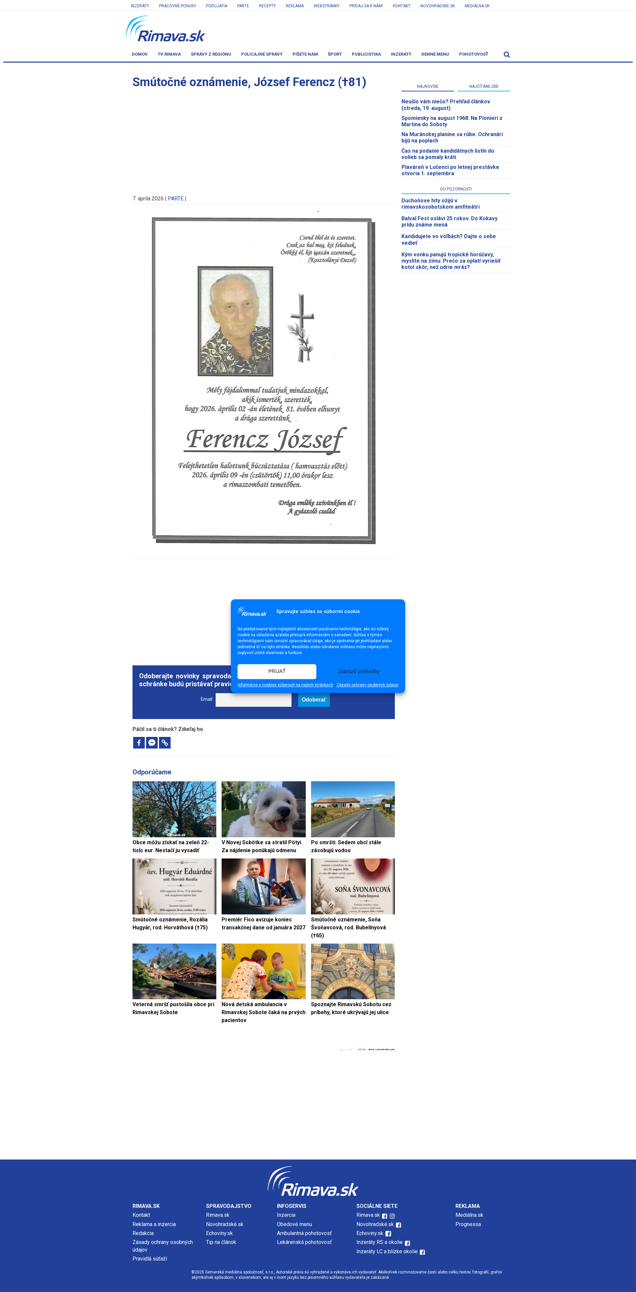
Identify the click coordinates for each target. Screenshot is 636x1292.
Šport (335, 54)
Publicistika (366, 54)
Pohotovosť (473, 54)
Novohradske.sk (437, 6)
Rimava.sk (218, 1215)
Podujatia (216, 6)
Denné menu (435, 54)
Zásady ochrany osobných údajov (367, 685)
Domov (140, 54)
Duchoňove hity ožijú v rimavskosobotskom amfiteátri (440, 203)
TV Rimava (169, 54)
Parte (243, 6)
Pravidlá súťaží (149, 1259)
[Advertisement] (263, 138)
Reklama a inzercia (154, 1224)
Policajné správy (262, 54)
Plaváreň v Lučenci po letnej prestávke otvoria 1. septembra (450, 170)
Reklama (295, 6)
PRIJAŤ (277, 671)
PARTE (176, 198)
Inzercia (286, 1215)
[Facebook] (139, 743)
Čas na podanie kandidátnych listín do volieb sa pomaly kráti (447, 154)
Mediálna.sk (477, 6)
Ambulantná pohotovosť (305, 1233)
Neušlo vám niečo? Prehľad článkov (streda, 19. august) (445, 104)
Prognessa (468, 1224)
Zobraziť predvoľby (359, 671)
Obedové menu (294, 1224)
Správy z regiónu (211, 54)
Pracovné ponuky (177, 6)
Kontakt (401, 6)
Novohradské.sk (224, 1224)
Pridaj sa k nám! (366, 6)
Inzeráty (140, 6)
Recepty (267, 6)
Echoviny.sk (219, 1233)
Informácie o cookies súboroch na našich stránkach (285, 685)
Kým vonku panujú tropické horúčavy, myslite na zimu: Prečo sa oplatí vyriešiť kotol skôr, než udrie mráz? (451, 260)
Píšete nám (305, 54)
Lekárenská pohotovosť (305, 1242)
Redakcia (143, 1233)
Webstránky (327, 6)
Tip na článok (221, 1242)
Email (206, 699)
